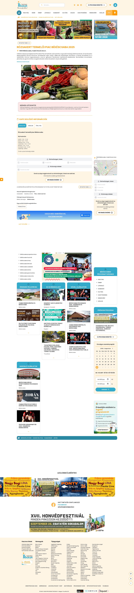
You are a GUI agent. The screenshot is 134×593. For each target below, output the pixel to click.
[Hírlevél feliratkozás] (74, 5)
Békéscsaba (27, 51)
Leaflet (115, 174)
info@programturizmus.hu (56, 109)
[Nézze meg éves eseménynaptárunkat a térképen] (114, 12)
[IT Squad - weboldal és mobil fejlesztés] (104, 591)
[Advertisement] (54, 239)
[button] (105, 167)
